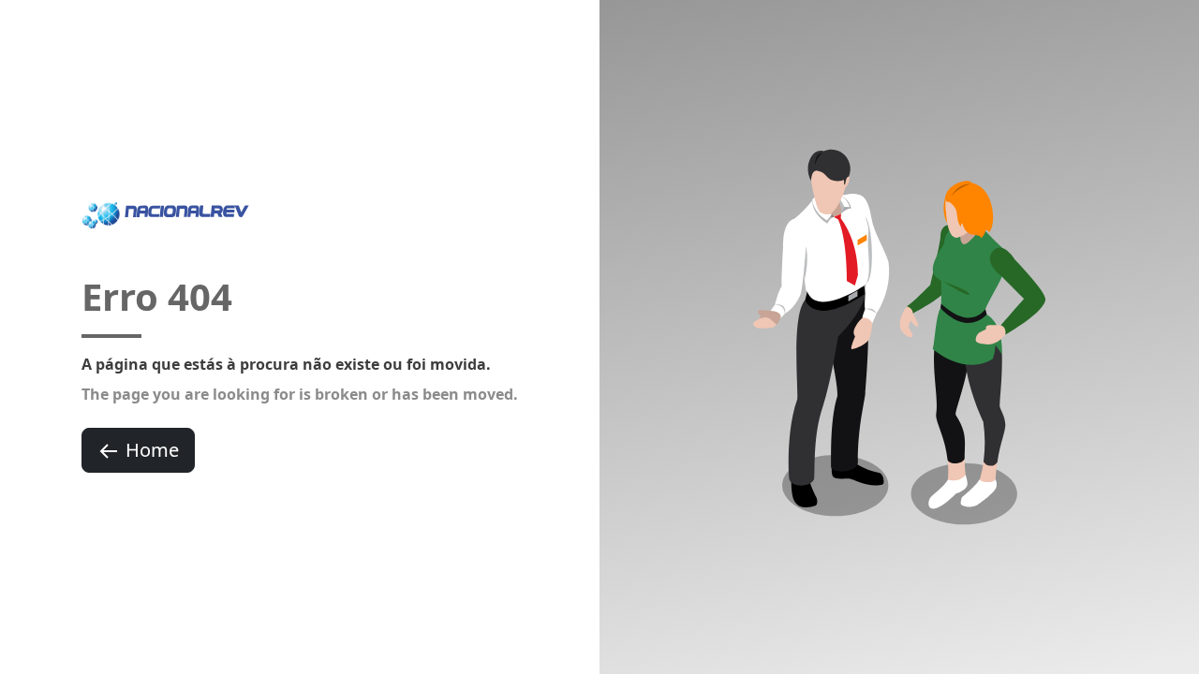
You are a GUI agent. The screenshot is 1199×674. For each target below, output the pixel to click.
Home (152, 449)
